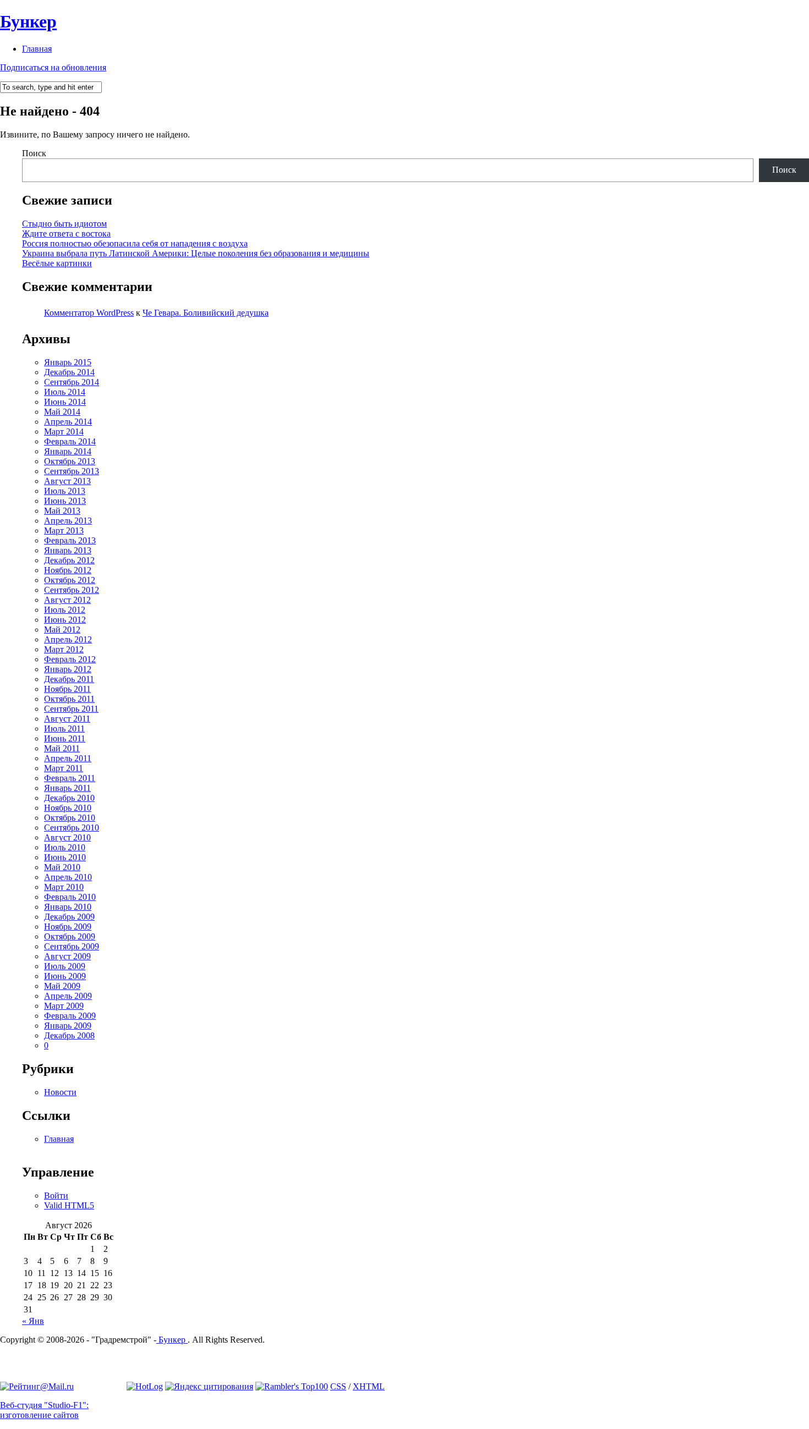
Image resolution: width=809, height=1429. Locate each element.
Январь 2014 (67, 451)
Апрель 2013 (68, 520)
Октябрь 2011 (69, 698)
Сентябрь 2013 (71, 471)
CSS (338, 1386)
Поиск (34, 153)
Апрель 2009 (68, 996)
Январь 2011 (67, 788)
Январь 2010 (67, 906)
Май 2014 (62, 411)
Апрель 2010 (68, 877)
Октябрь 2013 (69, 461)
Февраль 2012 (70, 659)
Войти (56, 1195)
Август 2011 (67, 718)
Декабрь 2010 (69, 798)
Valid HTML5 (69, 1205)
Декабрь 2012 (69, 560)
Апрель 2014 (68, 421)
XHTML (369, 1386)
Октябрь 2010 (69, 817)
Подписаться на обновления (53, 67)
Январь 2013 (67, 550)
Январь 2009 (67, 1025)
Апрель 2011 (67, 758)
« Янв (33, 1321)
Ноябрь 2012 (67, 570)
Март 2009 (64, 1005)
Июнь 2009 (65, 976)
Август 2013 (67, 481)
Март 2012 (64, 649)
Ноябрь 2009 (67, 926)
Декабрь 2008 (69, 1035)
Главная (37, 48)
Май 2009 (62, 986)
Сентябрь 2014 (71, 382)
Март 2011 (63, 768)
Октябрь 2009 (69, 936)
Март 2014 (64, 431)
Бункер (28, 21)
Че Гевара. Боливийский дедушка (206, 312)
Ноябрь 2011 (67, 689)
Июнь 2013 (65, 500)
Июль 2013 (64, 491)
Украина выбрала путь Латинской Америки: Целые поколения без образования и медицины (195, 253)
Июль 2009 (64, 966)
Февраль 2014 (70, 441)
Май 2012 (62, 629)
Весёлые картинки (57, 263)
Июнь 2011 (64, 738)
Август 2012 (67, 599)
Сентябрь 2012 (71, 590)
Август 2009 (67, 956)
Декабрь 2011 (69, 679)
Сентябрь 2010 (71, 827)
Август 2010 (67, 837)
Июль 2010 (64, 847)
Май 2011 (62, 748)
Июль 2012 (64, 609)
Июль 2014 (64, 392)
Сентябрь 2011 (71, 708)
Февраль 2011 (69, 778)
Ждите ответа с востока (66, 233)
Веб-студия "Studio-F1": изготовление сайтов (44, 1410)
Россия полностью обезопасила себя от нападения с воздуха (135, 243)
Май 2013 (62, 510)
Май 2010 (62, 867)
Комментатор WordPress (89, 312)
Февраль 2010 (70, 897)
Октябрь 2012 (69, 580)
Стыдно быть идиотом (64, 223)
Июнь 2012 (65, 619)
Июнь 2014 (65, 401)
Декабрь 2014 (69, 372)
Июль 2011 (64, 728)
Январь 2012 (67, 669)
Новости (60, 1092)
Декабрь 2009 (69, 916)
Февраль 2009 (70, 1015)
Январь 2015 (67, 362)
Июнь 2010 (65, 857)
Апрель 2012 (68, 639)
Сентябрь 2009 (71, 946)
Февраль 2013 (70, 540)
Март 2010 (64, 887)
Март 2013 (64, 530)
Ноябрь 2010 (67, 807)
